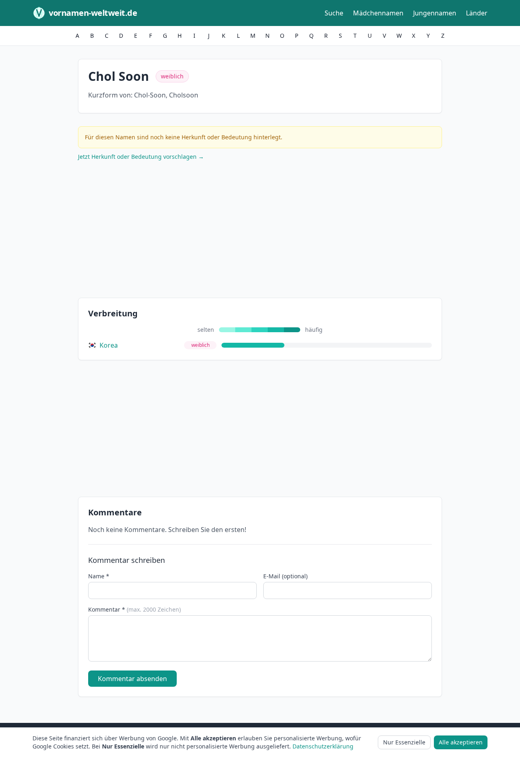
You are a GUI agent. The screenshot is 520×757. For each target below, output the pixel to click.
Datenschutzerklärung (322, 746)
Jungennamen (434, 13)
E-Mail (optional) (285, 576)
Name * (98, 576)
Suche (334, 13)
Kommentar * (134, 609)
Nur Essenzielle (404, 742)
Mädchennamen (378, 13)
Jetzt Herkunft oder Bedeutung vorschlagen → (141, 156)
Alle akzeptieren (461, 742)
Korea (109, 345)
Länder (477, 13)
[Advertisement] (260, 231)
